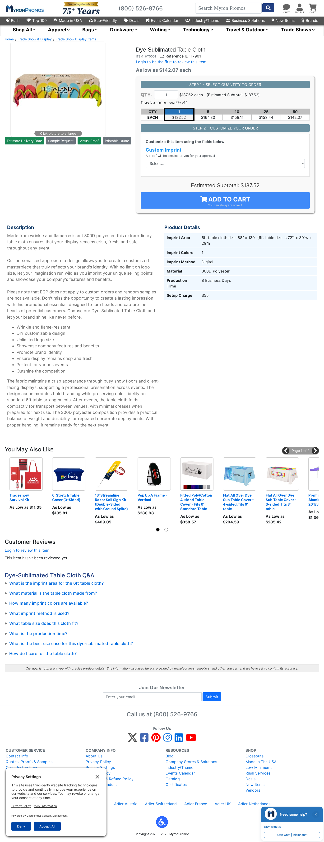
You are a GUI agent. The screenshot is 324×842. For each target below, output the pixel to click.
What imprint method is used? (39, 613)
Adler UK (223, 803)
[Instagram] (167, 739)
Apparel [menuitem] (57, 30)
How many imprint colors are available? (48, 603)
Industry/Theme (205, 20)
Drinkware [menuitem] (122, 30)
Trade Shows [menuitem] (296, 30)
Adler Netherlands (254, 803)
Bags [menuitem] (88, 30)
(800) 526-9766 (175, 714)
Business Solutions (248, 20)
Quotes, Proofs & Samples (29, 761)
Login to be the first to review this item (171, 61)
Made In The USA (261, 761)
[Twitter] (132, 739)
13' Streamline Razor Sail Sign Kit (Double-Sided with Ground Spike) (111, 502)
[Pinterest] (156, 739)
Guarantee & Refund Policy (110, 778)
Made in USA (70, 20)
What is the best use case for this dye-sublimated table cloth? (71, 643)
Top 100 (39, 20)
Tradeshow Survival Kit (19, 497)
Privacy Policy (98, 761)
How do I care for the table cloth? (43, 653)
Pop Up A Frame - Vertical (153, 497)
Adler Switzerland (161, 803)
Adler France (195, 803)
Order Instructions (22, 767)
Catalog (173, 778)
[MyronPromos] (24, 8)
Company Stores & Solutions (191, 761)
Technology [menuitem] (196, 30)
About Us (94, 756)
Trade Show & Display (35, 39)
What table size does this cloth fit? (43, 623)
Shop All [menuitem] (22, 30)
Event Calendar (164, 20)
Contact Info (17, 756)
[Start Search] (268, 7)
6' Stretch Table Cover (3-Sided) (66, 497)
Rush (15, 20)
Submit (212, 696)
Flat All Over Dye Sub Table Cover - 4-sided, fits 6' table (239, 502)
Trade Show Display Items (76, 39)
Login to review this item (27, 550)
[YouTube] (191, 739)
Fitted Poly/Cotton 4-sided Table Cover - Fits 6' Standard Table (196, 502)
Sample (61, 141)
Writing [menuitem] (158, 30)
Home (9, 39)
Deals (134, 20)
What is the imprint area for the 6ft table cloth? (56, 583)
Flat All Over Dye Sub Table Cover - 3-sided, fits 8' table (281, 502)
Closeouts (254, 756)
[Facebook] (144, 739)
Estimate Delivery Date (24, 141)
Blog (170, 756)
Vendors (252, 790)
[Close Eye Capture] (315, 814)
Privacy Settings (100, 767)
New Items (285, 20)
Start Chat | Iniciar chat (292, 835)
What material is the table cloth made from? (53, 593)
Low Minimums (258, 767)
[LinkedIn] (178, 739)
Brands (312, 20)
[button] (285, 450)
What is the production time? (38, 633)
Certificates (176, 784)
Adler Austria (125, 803)
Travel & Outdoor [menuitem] (245, 30)
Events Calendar (180, 773)
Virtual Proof (89, 141)
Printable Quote (117, 141)
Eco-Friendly (105, 20)
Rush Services (257, 773)
